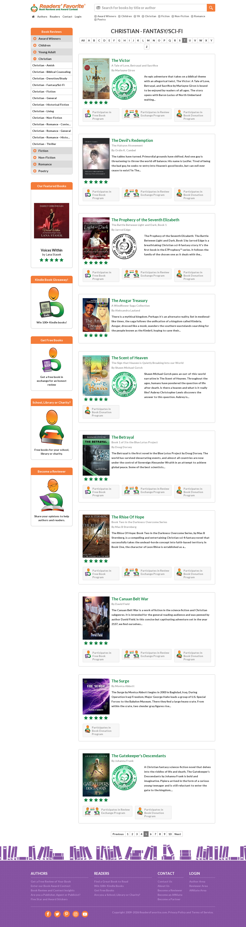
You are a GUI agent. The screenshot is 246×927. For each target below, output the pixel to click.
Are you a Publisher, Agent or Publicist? (55, 894)
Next (178, 834)
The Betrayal (122, 437)
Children (126, 16)
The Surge (120, 681)
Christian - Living (43, 111)
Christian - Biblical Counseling (51, 71)
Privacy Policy (177, 912)
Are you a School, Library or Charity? (117, 894)
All (83, 40)
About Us (164, 885)
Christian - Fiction (44, 91)
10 (169, 834)
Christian (150, 16)
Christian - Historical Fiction (50, 104)
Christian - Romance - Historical (52, 137)
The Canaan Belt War (129, 598)
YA (138, 16)
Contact (67, 16)
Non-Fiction (182, 16)
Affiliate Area (197, 890)
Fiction (165, 16)
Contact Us (165, 881)
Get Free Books (104, 890)
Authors (42, 16)
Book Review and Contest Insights (53, 890)
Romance (199, 16)
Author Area (197, 881)
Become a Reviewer (170, 890)
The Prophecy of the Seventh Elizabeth (145, 219)
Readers (55, 16)
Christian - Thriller (44, 144)
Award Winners (106, 16)
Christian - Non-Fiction (47, 117)
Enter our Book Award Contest (51, 885)
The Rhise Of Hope (127, 517)
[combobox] (155, 7)
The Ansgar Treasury (129, 300)
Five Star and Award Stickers (49, 899)
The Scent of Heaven (129, 357)
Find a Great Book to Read (111, 881)
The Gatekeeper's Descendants (138, 755)
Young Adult (47, 52)
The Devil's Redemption (132, 140)
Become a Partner (169, 899)
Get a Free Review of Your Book (51, 881)
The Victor (120, 60)
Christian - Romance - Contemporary (52, 124)
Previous (118, 834)
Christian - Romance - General (51, 130)
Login (78, 16)
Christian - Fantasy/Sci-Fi (48, 85)
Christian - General (44, 98)
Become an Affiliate (170, 894)
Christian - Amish (43, 65)
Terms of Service (202, 912)
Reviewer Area (198, 885)
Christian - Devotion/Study (49, 78)
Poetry (101, 19)
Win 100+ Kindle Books (109, 885)
